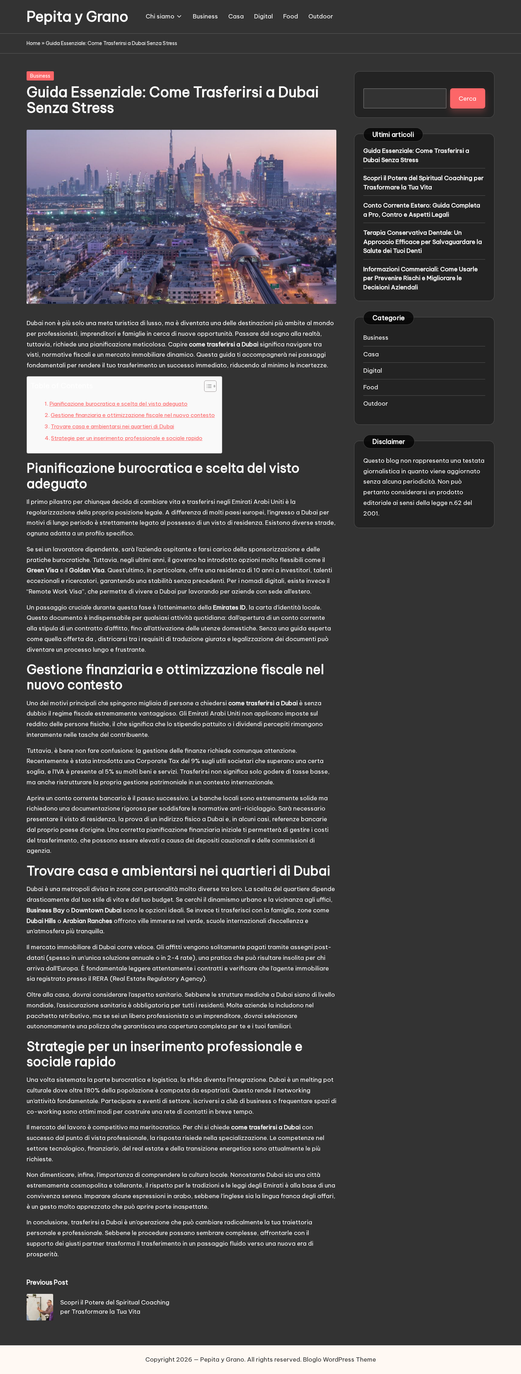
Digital (372, 370)
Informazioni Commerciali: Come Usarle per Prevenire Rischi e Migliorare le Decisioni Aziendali (420, 278)
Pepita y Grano (77, 16)
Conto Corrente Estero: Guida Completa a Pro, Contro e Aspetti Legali (421, 209)
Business (40, 76)
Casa (371, 354)
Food (370, 387)
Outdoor (375, 403)
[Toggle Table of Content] (207, 386)
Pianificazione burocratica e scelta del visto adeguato (118, 403)
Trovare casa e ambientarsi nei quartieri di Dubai (112, 426)
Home (33, 43)
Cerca (467, 98)
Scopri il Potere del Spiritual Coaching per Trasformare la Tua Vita (423, 182)
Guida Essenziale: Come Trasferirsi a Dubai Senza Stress (416, 155)
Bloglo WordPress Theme (339, 1359)
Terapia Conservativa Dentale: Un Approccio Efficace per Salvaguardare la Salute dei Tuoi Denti (422, 242)
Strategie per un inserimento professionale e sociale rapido (126, 438)
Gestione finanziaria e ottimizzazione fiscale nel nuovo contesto (133, 415)
